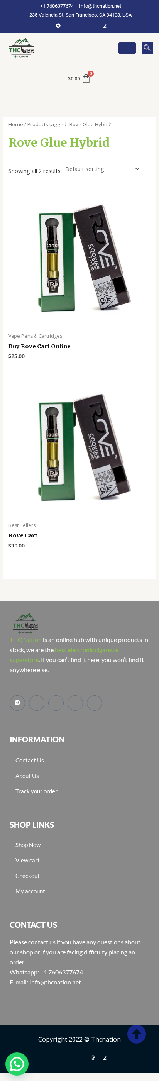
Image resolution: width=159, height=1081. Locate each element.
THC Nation (26, 639)
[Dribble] (93, 1057)
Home (15, 124)
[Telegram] (58, 25)
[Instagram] (104, 25)
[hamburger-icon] (127, 48)
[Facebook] (70, 25)
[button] (147, 48)
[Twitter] (81, 25)
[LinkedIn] (93, 25)
